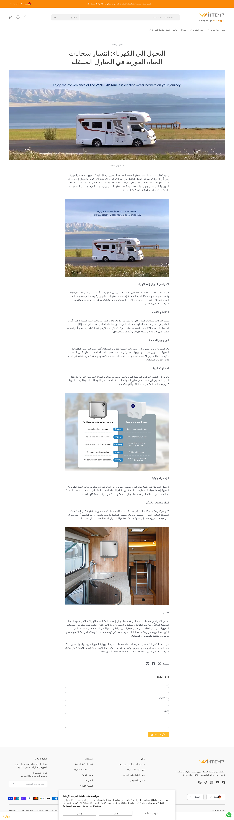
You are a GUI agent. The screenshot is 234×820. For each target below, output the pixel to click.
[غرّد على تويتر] (159, 664)
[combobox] (115, 17)
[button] (10, 17)
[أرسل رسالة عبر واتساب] (229, 815)
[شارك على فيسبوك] (153, 664)
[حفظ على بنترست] (147, 664)
